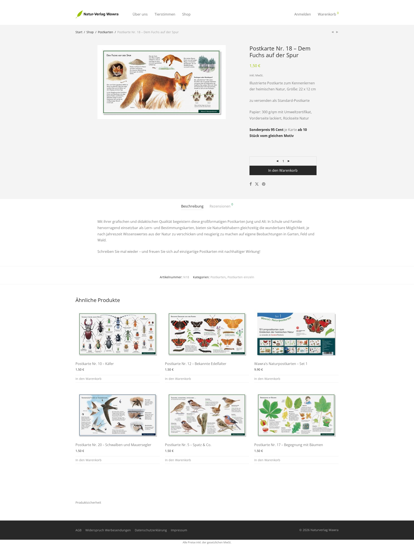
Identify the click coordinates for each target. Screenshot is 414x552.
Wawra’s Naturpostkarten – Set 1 (280, 363)
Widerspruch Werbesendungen (108, 530)
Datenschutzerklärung (151, 530)
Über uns (140, 14)
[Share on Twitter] (257, 184)
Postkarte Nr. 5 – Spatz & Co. (188, 444)
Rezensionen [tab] (221, 206)
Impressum (179, 530)
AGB (78, 530)
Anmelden (302, 14)
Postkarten (105, 32)
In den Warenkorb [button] (88, 379)
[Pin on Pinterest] (264, 184)
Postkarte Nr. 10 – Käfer (94, 363)
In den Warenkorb (283, 170)
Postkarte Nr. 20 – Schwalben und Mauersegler (113, 444)
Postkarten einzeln (240, 277)
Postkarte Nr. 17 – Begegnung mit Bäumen (288, 444)
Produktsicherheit (88, 502)
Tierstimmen (165, 14)
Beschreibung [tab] (192, 206)
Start (78, 32)
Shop (186, 14)
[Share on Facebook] (250, 184)
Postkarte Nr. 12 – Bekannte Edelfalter (195, 363)
